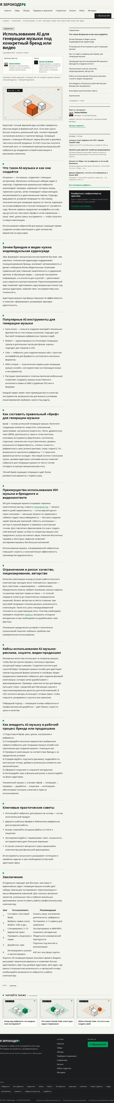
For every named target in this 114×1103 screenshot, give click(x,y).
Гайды (17, 10)
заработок (47, 1091)
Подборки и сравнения (42, 10)
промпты (17, 1091)
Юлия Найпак (14, 63)
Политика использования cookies (101, 1100)
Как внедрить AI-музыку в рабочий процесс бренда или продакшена (88, 84)
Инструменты (18, 1086)
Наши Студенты (97, 1086)
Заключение (74, 95)
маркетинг (31, 1086)
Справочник (61, 10)
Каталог (72, 10)
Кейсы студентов (64, 1068)
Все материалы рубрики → (81, 185)
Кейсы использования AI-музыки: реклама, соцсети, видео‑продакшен (87, 77)
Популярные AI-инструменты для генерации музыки (88, 47)
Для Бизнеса (6, 1091)
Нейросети (5, 1086)
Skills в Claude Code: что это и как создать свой (93, 1022)
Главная (6, 21)
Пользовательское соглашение (75, 1100)
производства (41, 506)
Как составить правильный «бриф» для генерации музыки (86, 55)
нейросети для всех (32, 1091)
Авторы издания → (77, 125)
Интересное (60, 1086)
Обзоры (26, 10)
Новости (7, 10)
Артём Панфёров (46, 61)
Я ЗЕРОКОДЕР (12, 4)
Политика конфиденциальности (48, 1100)
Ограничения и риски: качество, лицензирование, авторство (83, 69)
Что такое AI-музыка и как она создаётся (88, 34)
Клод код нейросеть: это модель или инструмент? (19, 1022)
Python (49, 1086)
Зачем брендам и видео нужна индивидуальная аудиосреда (82, 40)
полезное (12, 985)
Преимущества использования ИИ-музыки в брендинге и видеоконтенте (88, 62)
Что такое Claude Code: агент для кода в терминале (57, 1022)
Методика (92, 10)
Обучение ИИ (104, 16)
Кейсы (82, 10)
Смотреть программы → (82, 206)
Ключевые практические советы (83, 91)
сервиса (28, 614)
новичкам (72, 1086)
